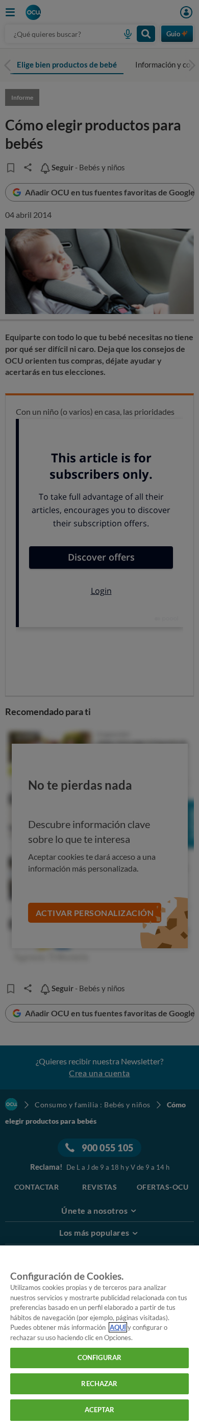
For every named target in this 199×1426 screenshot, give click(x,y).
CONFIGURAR (99, 1357)
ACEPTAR (100, 1410)
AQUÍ (118, 1327)
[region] (99, 1335)
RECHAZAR (99, 1383)
